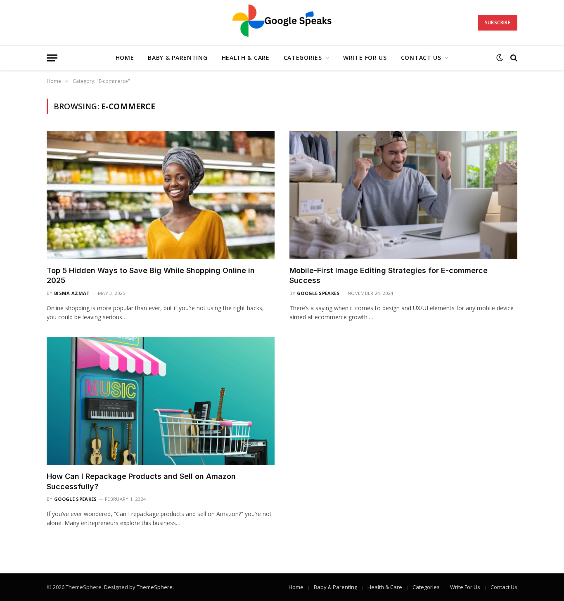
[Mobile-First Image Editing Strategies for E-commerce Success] (403, 195)
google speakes (318, 293)
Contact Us (421, 57)
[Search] (513, 58)
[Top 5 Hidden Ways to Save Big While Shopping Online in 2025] (161, 195)
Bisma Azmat (72, 293)
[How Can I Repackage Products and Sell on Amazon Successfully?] (161, 401)
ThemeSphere (155, 587)
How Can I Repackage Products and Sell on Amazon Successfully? (141, 481)
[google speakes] (282, 22)
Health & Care (246, 57)
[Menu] (52, 58)
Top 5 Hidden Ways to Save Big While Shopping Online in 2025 (151, 275)
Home (125, 57)
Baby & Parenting (177, 57)
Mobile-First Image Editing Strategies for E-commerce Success (388, 275)
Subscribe (497, 22)
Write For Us (364, 57)
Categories (303, 57)
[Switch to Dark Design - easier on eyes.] (499, 57)
